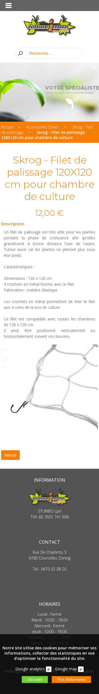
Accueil (7, 127)
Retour (10, 455)
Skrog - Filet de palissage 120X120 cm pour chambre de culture (43, 135)
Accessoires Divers (42, 127)
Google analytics (30, 668)
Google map (66, 668)
